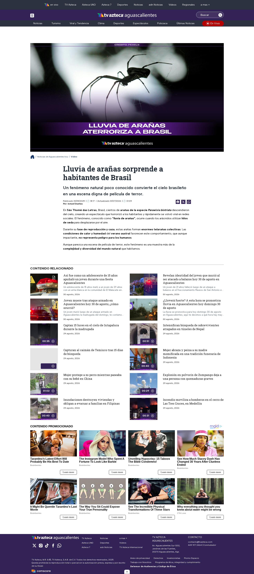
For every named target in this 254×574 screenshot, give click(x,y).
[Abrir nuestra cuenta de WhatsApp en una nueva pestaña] (59, 545)
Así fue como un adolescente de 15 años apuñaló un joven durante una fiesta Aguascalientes (90, 279)
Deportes (122, 4)
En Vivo (215, 23)
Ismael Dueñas (75, 204)
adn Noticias (156, 4)
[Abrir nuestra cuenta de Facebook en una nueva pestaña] (53, 545)
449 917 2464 (195, 545)
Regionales (188, 4)
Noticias (138, 4)
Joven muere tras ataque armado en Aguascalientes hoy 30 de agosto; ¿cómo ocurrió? (90, 303)
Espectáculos (140, 23)
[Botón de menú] (32, 15)
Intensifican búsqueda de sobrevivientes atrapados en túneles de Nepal (191, 327)
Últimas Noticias (186, 23)
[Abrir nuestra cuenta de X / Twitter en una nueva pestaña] (34, 545)
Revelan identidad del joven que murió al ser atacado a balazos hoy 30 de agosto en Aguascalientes (191, 279)
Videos (172, 4)
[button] (127, 572)
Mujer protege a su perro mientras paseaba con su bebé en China (92, 376)
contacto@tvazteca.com (200, 542)
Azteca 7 (106, 4)
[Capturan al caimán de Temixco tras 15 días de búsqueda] (44, 359)
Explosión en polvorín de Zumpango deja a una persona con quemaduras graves (192, 376)
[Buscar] (220, 15)
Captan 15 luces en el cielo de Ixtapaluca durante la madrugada (91, 327)
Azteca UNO (89, 4)
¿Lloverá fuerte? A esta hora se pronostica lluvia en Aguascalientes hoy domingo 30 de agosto (192, 303)
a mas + (205, 4)
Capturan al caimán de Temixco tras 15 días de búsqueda (93, 352)
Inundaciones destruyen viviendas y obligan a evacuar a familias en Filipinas (91, 401)
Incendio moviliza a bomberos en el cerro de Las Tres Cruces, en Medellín (193, 401)
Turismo (56, 23)
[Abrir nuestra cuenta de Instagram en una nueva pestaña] (41, 545)
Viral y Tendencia (79, 23)
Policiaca (162, 23)
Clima (101, 23)
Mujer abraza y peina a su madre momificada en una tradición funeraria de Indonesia (191, 353)
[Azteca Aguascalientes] (127, 15)
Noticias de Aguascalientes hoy (52, 156)
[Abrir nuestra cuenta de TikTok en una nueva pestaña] (47, 545)
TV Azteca (70, 4)
